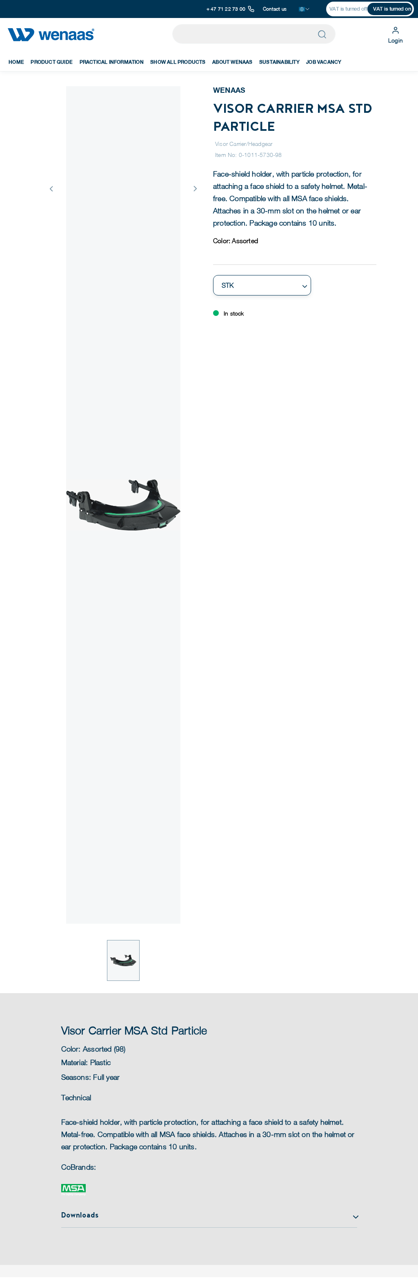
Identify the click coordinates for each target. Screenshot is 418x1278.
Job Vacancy (323, 62)
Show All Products (177, 62)
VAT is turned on (392, 9)
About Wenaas (232, 62)
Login (395, 40)
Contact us (275, 9)
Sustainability (279, 62)
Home (16, 62)
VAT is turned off (348, 9)
